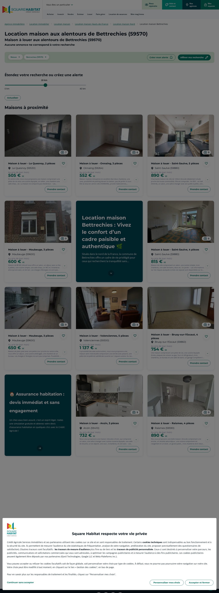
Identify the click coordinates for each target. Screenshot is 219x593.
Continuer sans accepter (20, 582)
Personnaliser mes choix (166, 582)
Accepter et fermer (199, 582)
